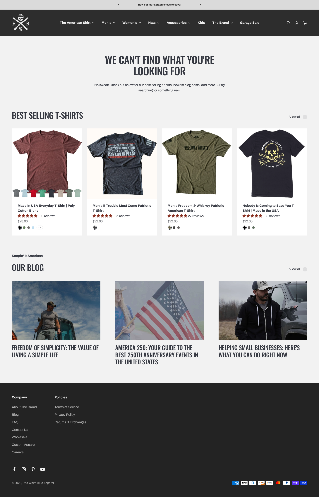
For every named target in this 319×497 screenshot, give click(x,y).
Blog (15, 414)
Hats (152, 23)
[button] (28, 216)
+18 (39, 227)
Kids (201, 23)
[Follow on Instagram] (23, 469)
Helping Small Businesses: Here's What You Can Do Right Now (259, 351)
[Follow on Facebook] (14, 469)
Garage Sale (249, 23)
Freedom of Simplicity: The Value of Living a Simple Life (55, 351)
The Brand (220, 23)
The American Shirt (75, 23)
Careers (18, 452)
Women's (129, 23)
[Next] (200, 5)
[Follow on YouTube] (42, 469)
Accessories (177, 23)
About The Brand (24, 407)
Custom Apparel (23, 445)
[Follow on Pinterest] (33, 469)
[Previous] (118, 5)
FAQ (15, 422)
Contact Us (20, 430)
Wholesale (19, 437)
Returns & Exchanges (70, 422)
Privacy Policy (64, 414)
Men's (106, 23)
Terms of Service (66, 407)
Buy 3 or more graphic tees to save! (159, 4)
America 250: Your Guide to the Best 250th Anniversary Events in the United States (156, 354)
